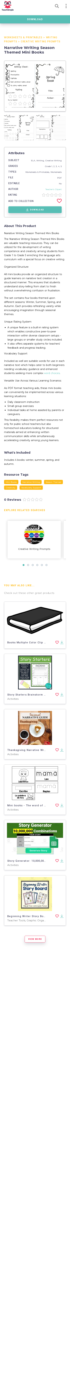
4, (59, 166)
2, (54, 166)
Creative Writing (53, 160)
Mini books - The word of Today (29, 805)
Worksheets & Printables (23, 37)
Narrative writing (31, 482)
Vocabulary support (31, 487)
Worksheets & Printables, (37, 172)
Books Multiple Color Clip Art (27, 642)
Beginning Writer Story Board (27, 916)
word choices (52, 373)
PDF (59, 178)
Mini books (11, 482)
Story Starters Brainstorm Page (29, 695)
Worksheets (56, 172)
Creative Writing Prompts (40, 41)
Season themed (53, 482)
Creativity (10, 487)
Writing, (40, 160)
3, (57, 166)
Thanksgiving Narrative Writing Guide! (33, 750)
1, (52, 166)
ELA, (33, 160)
